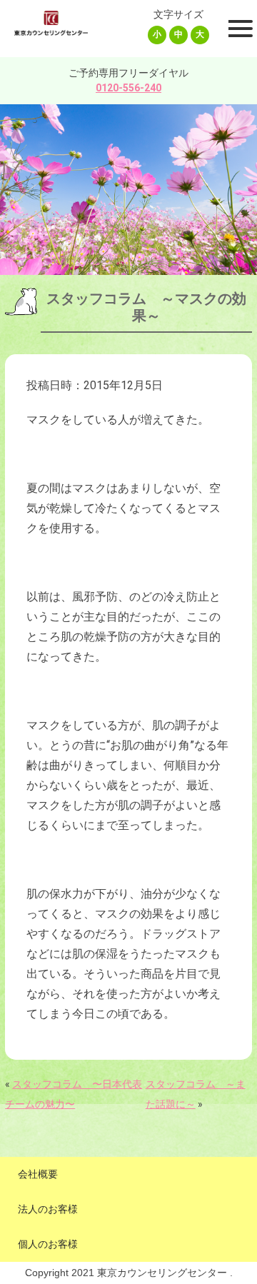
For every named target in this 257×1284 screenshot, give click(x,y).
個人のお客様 (48, 1244)
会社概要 (38, 1174)
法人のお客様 (48, 1209)
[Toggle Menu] (238, 28)
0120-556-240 (128, 88)
